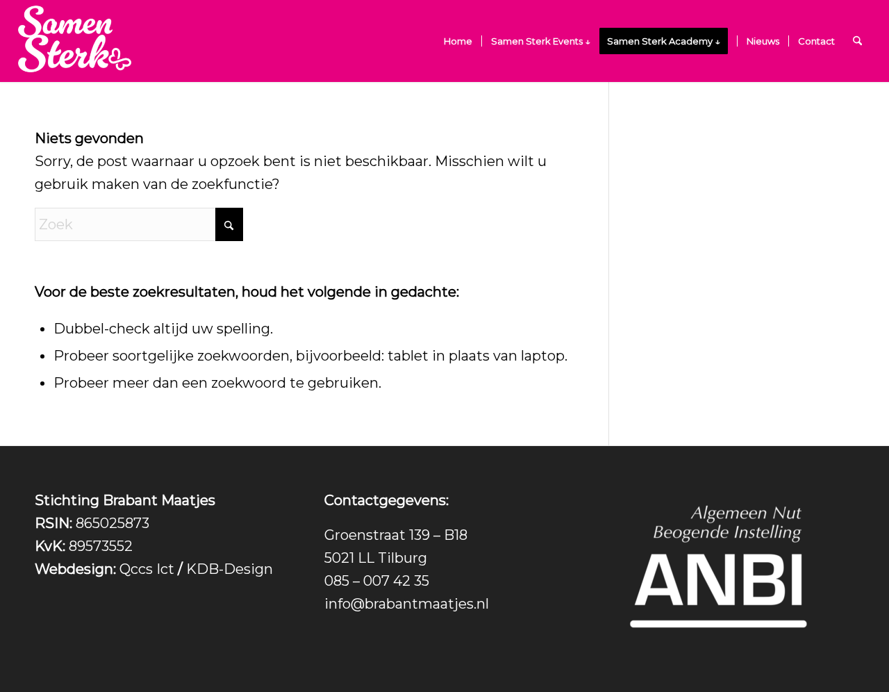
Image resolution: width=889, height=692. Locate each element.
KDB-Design (229, 569)
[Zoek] (857, 41)
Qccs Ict (146, 569)
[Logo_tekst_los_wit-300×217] (74, 41)
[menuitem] (458, 41)
